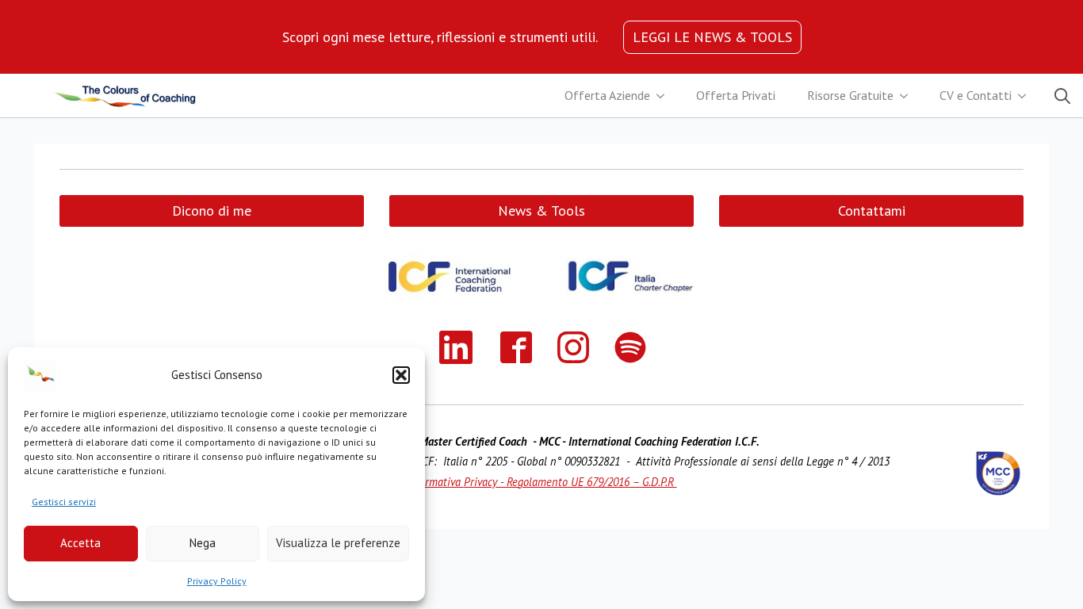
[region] (440, 37)
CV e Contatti (975, 95)
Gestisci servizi (64, 502)
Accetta (80, 542)
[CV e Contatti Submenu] (1027, 96)
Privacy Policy (217, 581)
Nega (202, 542)
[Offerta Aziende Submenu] (665, 96)
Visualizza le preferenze (338, 542)
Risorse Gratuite (850, 95)
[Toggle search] (1062, 96)
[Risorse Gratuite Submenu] (909, 96)
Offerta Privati (735, 95)
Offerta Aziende (607, 95)
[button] (401, 375)
